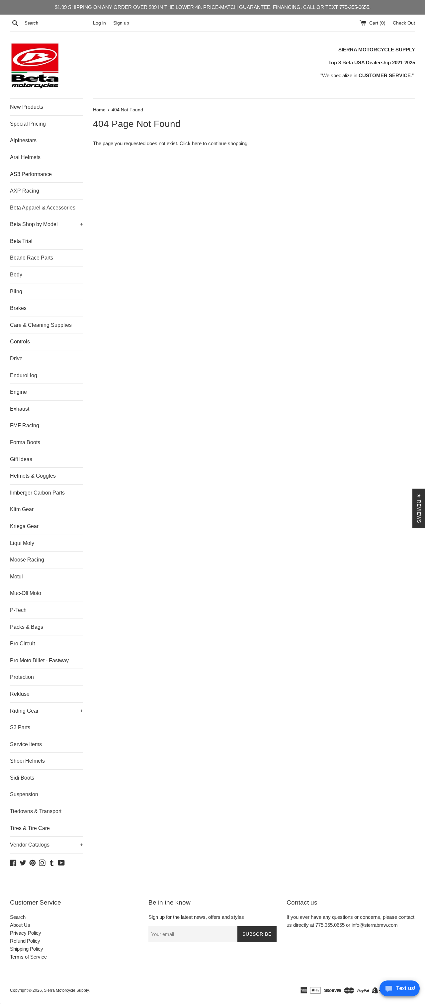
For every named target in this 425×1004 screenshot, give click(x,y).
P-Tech (18, 610)
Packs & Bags (26, 627)
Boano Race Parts (31, 258)
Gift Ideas (21, 459)
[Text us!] (399, 990)
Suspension (24, 794)
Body (16, 274)
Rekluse (20, 694)
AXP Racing (24, 191)
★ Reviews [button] (419, 508)
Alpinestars (23, 140)
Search (18, 917)
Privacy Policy (25, 933)
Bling (16, 291)
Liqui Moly (22, 543)
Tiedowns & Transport (35, 811)
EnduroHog (23, 375)
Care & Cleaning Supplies (41, 325)
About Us (20, 925)
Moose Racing (27, 559)
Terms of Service (28, 957)
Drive (16, 358)
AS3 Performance (31, 174)
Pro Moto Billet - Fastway (39, 660)
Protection (22, 677)
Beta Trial (21, 241)
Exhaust (19, 409)
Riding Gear (46, 711)
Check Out (404, 23)
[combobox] (57, 23)
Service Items (26, 744)
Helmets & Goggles (33, 476)
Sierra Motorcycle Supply (66, 990)
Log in (99, 23)
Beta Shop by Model (46, 224)
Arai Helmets (25, 157)
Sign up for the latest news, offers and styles (196, 917)
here (197, 143)
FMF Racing (24, 425)
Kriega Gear (24, 526)
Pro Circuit (22, 643)
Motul (16, 576)
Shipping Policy (26, 949)
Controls (20, 341)
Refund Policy (25, 941)
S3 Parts (20, 727)
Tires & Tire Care (30, 828)
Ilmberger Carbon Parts (37, 493)
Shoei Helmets (27, 761)
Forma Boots (25, 442)
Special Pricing (28, 124)
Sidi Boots (22, 778)
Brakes (18, 308)
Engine (18, 392)
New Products (26, 107)
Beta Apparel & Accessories (42, 207)
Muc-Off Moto (25, 593)
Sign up (121, 23)
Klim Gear (22, 509)
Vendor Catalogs (46, 845)
